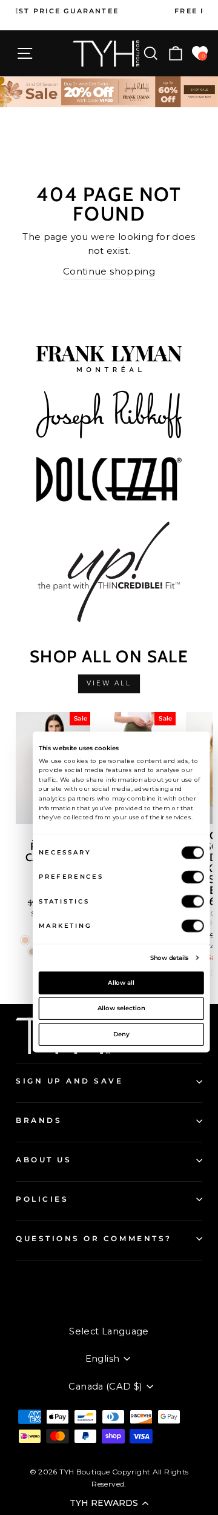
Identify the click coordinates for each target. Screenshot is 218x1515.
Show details (169, 957)
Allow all (121, 982)
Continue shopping (109, 271)
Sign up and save (70, 1081)
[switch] (193, 876)
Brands (39, 1120)
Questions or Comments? (94, 1238)
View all (109, 683)
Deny (121, 1033)
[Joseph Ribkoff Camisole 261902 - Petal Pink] (25, 940)
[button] (109, 1503)
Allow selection (121, 1008)
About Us (43, 1160)
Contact (33, 1281)
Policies (42, 1199)
